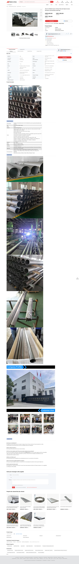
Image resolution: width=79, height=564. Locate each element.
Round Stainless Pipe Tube (11, 552)
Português (24, 558)
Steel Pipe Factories (10, 550)
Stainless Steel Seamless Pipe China (31, 552)
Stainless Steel (24, 6)
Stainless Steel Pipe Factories (19, 550)
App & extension (61, 4)
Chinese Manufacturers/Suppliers (29, 557)
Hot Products (17, 557)
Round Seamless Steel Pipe (20, 552)
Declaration (49, 560)
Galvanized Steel (58, 535)
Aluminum (41, 535)
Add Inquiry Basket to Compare (25, 38)
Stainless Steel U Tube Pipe (48, 550)
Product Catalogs (19, 533)
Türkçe (57, 558)
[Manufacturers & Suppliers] (12, 2)
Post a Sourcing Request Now (32, 487)
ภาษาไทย (54, 558)
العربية (44, 558)
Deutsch (38, 558)
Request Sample (61, 23)
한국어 (47, 558)
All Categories (10, 4)
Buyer (51, 4)
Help (56, 4)
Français (28, 558)
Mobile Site (59, 557)
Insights (63, 557)
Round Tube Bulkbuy (41, 552)
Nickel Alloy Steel (9, 537)
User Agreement (45, 560)
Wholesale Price (41, 557)
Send (13, 487)
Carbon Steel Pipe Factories (39, 550)
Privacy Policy (53, 560)
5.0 (61, 50)
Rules (72, 4)
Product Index (55, 557)
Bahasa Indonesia (65, 558)
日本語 (49, 558)
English (18, 558)
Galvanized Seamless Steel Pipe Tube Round (60, 550)
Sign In (46, 45)
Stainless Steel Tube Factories (29, 550)
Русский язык (31, 558)
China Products (22, 557)
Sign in (71, 2)
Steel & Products (19, 6)
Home (7, 6)
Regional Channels (50, 557)
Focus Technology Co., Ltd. (33, 560)
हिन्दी (51, 558)
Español (21, 558)
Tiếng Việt (60, 558)
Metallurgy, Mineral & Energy (12, 6)
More (7, 554)
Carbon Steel (25, 535)
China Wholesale (36, 557)
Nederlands (41, 558)
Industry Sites (45, 557)
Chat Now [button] (65, 60)
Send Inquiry (65, 57)
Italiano (35, 558)
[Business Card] (71, 53)
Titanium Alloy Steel (26, 537)
